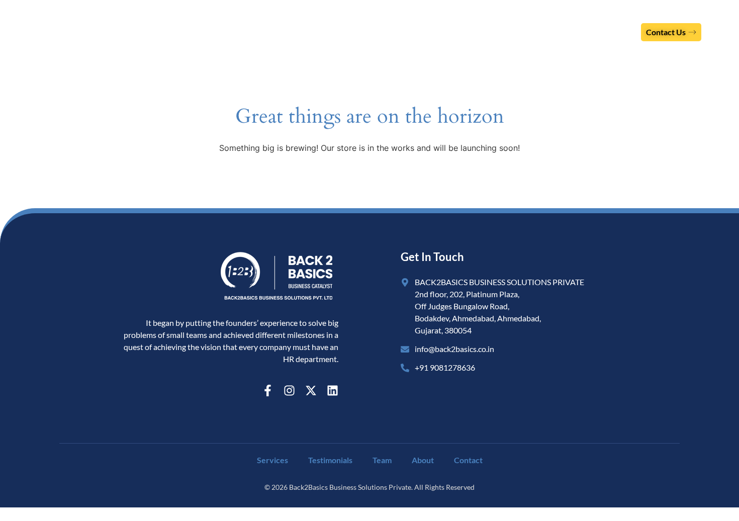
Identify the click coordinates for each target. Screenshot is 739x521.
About (613, 32)
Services (419, 32)
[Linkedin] (332, 390)
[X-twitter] (311, 390)
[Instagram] (289, 390)
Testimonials (501, 32)
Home (363, 32)
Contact (468, 460)
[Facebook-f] (267, 390)
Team (562, 32)
